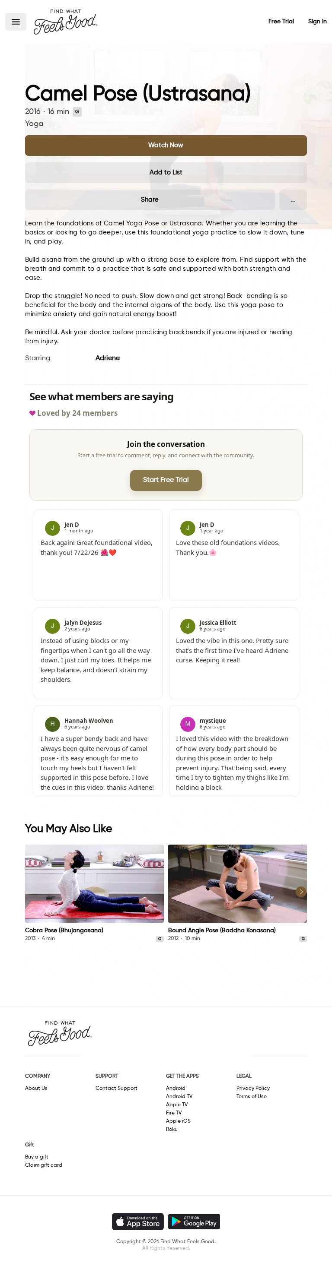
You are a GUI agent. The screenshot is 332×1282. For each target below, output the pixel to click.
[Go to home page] (65, 21)
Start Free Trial (166, 480)
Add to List (166, 172)
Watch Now (165, 145)
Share (150, 199)
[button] (15, 22)
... (293, 199)
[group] (94, 894)
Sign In (317, 22)
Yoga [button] (34, 124)
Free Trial (281, 22)
